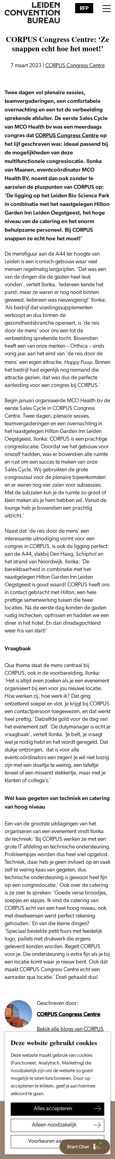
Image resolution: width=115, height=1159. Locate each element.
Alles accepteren (53, 1109)
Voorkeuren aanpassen (54, 1141)
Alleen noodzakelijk (54, 1125)
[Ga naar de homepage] (32, 13)
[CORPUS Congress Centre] (18, 1014)
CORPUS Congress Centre (67, 135)
